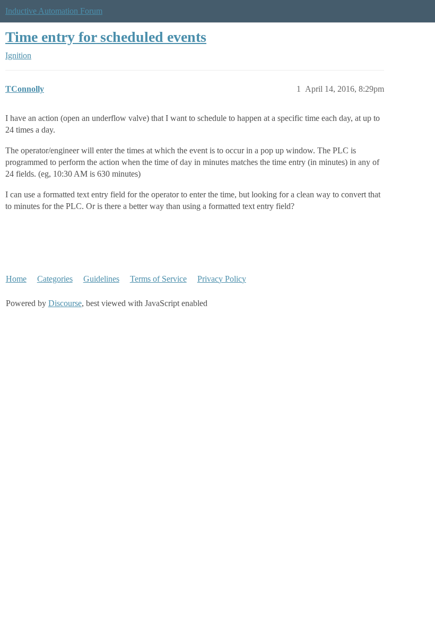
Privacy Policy (221, 278)
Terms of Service (158, 278)
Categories (55, 278)
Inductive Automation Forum (53, 10)
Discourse (65, 303)
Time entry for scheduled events (105, 37)
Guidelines (101, 278)
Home (16, 278)
